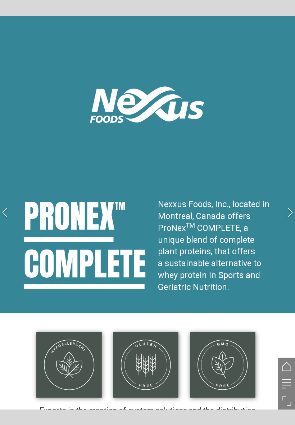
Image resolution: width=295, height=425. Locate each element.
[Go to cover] (286, 366)
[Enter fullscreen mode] (286, 401)
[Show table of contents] (286, 383)
